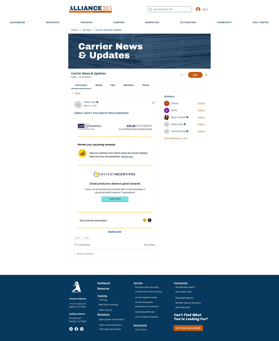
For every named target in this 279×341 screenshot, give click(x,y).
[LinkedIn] (71, 329)
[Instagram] (82, 329)
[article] (114, 180)
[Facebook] (76, 329)
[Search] (181, 75)
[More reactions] (86, 238)
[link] (81, 85)
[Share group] (206, 74)
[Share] (153, 102)
